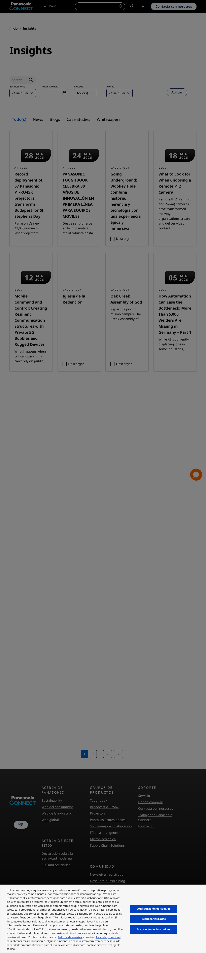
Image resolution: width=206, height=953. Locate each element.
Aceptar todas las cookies (153, 929)
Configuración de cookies (153, 908)
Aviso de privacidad (108, 937)
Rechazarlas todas (153, 919)
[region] (103, 918)
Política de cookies (70, 937)
